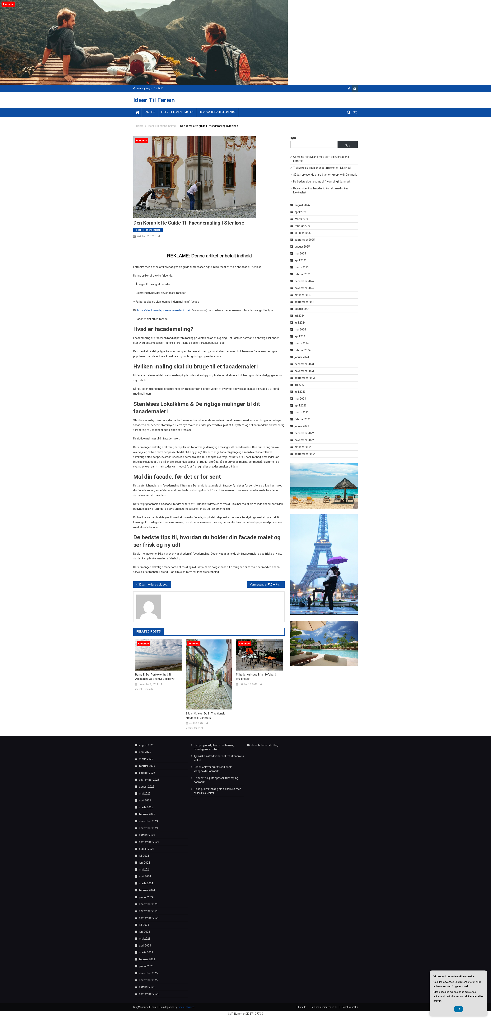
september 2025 (305, 239)
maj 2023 (300, 398)
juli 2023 (300, 384)
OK (458, 1009)
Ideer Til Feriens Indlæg (177, 112)
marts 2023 (302, 412)
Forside (150, 112)
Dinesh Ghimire (186, 1007)
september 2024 (305, 301)
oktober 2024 (303, 295)
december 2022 (304, 433)
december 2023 (304, 364)
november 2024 (304, 288)
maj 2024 (300, 329)
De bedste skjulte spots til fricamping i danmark (321, 181)
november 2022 (304, 440)
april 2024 (300, 336)
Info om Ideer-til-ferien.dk (218, 112)
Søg (293, 138)
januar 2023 (302, 426)
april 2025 (300, 260)
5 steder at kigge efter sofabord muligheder (256, 676)
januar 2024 (302, 357)
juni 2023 (300, 391)
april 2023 (300, 405)
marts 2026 (302, 219)
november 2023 (304, 370)
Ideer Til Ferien (154, 100)
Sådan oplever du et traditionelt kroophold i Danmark (205, 715)
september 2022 (305, 453)
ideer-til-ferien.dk (144, 689)
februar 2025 (303, 274)
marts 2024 (302, 343)
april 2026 (300, 212)
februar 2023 (303, 419)
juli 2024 (300, 315)
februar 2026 (303, 225)
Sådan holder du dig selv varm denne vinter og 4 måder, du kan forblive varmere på (154, 584)
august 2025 (302, 246)
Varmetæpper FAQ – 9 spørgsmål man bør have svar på (267, 584)
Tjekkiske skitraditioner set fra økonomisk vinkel (322, 167)
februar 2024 (303, 350)
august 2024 (302, 308)
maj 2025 (300, 253)
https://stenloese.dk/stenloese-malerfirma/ (163, 310)
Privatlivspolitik (350, 1007)
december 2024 (304, 281)
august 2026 (302, 205)
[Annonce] (158, 654)
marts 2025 (302, 267)
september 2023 (305, 377)
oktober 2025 (303, 232)
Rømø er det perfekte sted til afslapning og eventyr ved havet (155, 676)
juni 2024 (300, 322)
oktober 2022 (303, 446)
